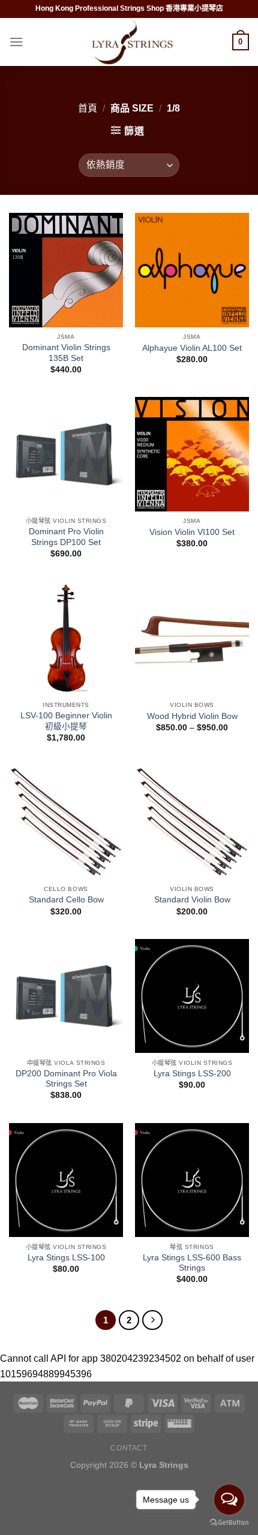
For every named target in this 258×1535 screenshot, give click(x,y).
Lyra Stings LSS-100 (66, 1257)
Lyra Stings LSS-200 (192, 1073)
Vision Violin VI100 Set (192, 532)
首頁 (87, 108)
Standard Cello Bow (66, 899)
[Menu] (16, 41)
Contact (128, 1448)
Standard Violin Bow (192, 899)
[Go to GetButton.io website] (229, 1523)
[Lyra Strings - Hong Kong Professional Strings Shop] (129, 42)
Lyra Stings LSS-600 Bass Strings (192, 1263)
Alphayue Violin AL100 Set (192, 348)
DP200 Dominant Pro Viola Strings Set (66, 1079)
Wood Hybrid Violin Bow (192, 716)
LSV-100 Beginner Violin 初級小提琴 (66, 721)
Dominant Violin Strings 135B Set (66, 353)
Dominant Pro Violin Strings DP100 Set (66, 537)
